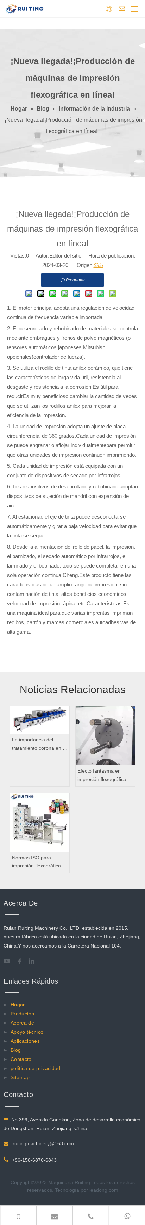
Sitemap (20, 1077)
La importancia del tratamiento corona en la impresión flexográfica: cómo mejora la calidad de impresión (39, 745)
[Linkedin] (34, 961)
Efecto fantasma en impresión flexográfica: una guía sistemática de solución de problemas (104, 776)
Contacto (21, 1059)
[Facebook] (21, 961)
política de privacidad (36, 1068)
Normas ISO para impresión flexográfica (36, 862)
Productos (22, 1013)
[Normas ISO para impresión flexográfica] (39, 822)
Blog (16, 1050)
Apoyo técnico (27, 1032)
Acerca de (22, 1023)
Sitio (98, 265)
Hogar (18, 1004)
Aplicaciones (25, 1041)
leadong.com (103, 1190)
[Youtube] (9, 961)
